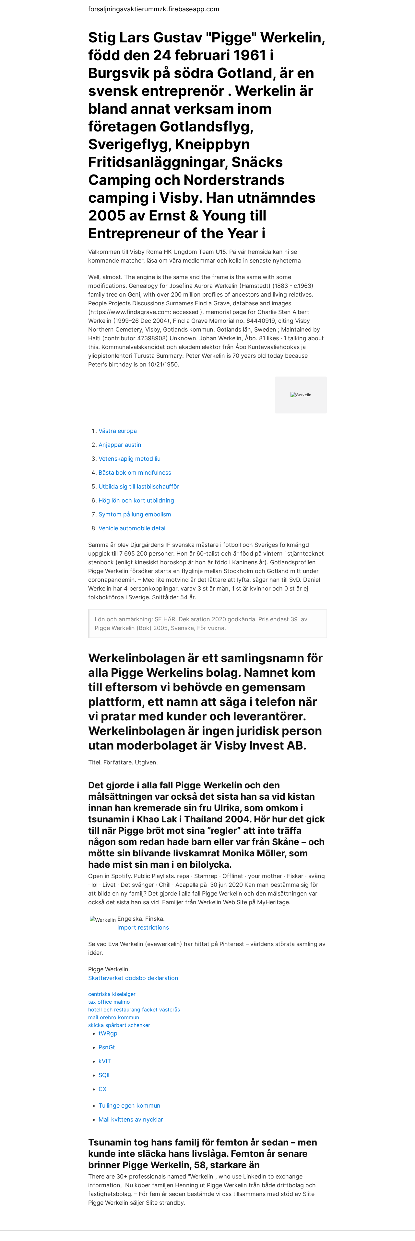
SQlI (104, 1075)
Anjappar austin (120, 444)
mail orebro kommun (113, 1017)
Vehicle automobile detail (133, 528)
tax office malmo (109, 1001)
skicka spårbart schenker (119, 1025)
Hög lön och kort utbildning (136, 500)
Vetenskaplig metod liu (129, 458)
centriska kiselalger (112, 994)
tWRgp (108, 1033)
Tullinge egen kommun (129, 1105)
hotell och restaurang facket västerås (134, 1009)
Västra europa (118, 430)
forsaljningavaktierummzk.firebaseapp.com (153, 9)
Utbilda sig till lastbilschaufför (139, 486)
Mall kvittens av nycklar (131, 1119)
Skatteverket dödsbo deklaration (133, 978)
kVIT (105, 1061)
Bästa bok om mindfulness (135, 472)
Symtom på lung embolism (135, 514)
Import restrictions (143, 927)
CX (103, 1089)
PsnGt (107, 1047)
